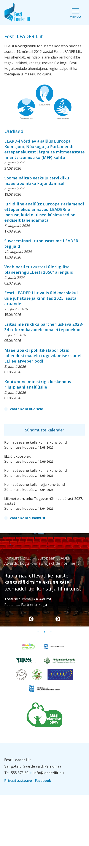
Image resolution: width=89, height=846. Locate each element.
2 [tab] (44, 632)
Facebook (43, 780)
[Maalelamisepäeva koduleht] (44, 714)
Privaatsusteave (18, 780)
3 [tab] (51, 632)
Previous (31, 619)
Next (58, 619)
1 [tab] (38, 632)
